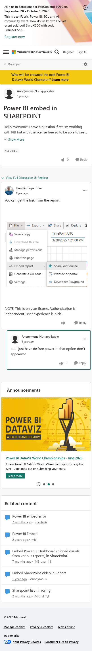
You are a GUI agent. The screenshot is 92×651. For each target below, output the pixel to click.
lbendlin (21, 188)
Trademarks (11, 635)
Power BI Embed (25, 533)
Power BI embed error (29, 516)
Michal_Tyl (42, 596)
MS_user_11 (43, 561)
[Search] (57, 52)
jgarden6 (41, 522)
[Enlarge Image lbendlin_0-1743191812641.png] (46, 254)
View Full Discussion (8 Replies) (27, 177)
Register (68, 52)
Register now (14, 36)
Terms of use (66, 627)
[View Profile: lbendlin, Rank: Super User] (9, 190)
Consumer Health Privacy (61, 642)
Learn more (60, 79)
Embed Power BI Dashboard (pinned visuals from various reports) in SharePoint (45, 553)
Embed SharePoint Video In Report (39, 573)
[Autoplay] (38, 484)
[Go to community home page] (32, 52)
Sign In (82, 52)
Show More (16, 139)
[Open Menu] (85, 64)
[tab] (44, 484)
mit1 (34, 539)
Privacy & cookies (41, 627)
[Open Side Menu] (6, 52)
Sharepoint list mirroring (31, 590)
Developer (14, 64)
